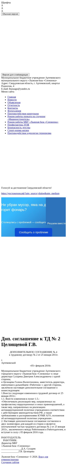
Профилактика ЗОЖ (18, 124)
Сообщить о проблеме (33, 232)
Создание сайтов (10, 462)
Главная (11, 97)
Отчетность (13, 105)
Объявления (13, 102)
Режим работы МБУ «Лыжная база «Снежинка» (32, 122)
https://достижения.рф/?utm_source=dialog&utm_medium (30, 193)
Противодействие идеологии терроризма (29, 133)
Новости (12, 99)
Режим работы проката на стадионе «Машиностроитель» (26, 118)
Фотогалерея (14, 111)
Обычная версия (10, 14)
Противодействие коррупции (23, 113)
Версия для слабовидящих (15, 75)
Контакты (12, 108)
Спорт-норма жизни (18, 130)
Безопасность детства (18, 127)
